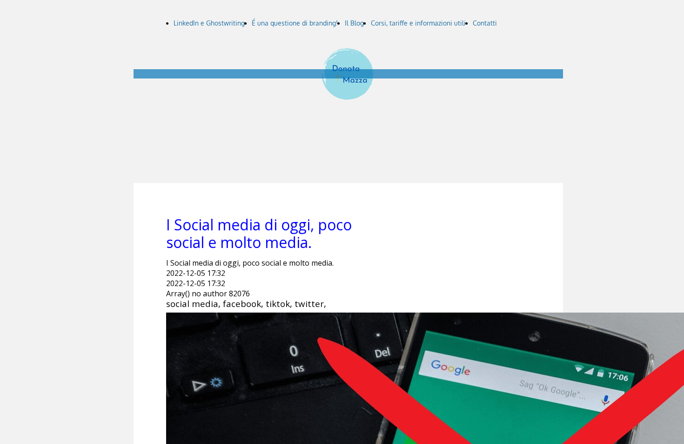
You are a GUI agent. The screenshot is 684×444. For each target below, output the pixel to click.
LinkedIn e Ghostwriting (209, 23)
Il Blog (354, 23)
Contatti (485, 23)
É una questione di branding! (295, 23)
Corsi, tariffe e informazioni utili (418, 23)
